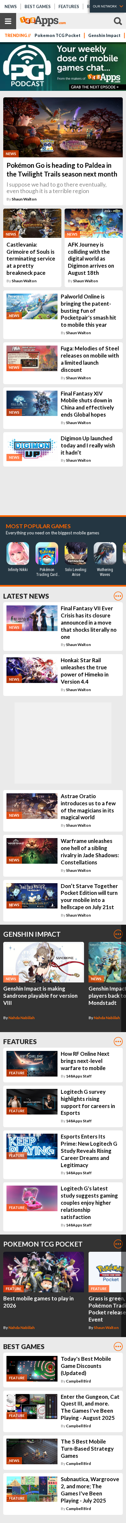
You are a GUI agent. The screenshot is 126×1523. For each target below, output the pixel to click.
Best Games (38, 6)
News (11, 6)
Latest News (26, 596)
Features (68, 6)
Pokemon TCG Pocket (57, 35)
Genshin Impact (104, 35)
